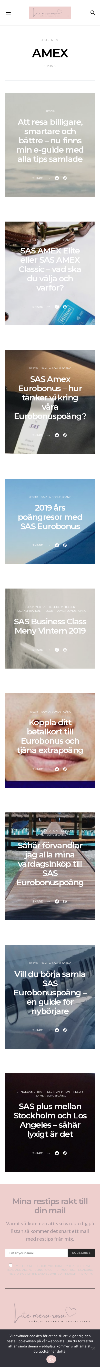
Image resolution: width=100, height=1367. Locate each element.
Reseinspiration (28, 610)
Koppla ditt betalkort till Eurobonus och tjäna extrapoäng (50, 736)
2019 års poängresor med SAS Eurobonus (50, 517)
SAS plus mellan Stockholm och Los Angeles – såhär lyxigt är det (50, 1120)
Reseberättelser (62, 607)
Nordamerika (34, 607)
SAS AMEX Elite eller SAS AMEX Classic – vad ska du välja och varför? (50, 269)
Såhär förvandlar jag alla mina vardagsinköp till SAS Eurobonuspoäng (50, 863)
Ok (51, 1359)
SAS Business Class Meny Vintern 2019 (50, 626)
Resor (50, 111)
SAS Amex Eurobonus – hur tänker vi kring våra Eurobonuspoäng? (50, 397)
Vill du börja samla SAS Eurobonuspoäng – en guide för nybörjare (49, 992)
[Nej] (93, 1348)
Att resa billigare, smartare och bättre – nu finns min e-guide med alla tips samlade (50, 140)
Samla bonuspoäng (56, 240)
